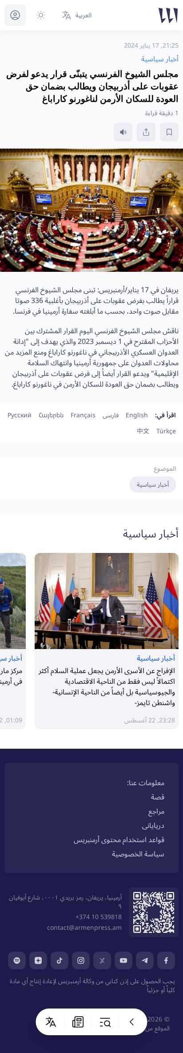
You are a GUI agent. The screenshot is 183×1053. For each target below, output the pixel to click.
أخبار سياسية (153, 484)
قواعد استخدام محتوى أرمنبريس (119, 839)
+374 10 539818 (99, 916)
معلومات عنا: (145, 782)
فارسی (111, 415)
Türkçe (166, 431)
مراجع (156, 811)
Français (83, 415)
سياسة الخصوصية (138, 854)
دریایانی (153, 825)
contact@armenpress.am (84, 927)
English (137, 415)
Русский (20, 415)
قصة (157, 797)
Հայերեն (51, 415)
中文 (143, 431)
